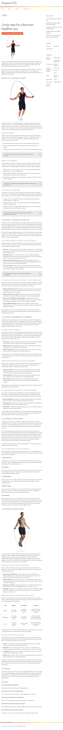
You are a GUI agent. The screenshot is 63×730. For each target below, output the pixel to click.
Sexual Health (49, 82)
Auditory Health (57, 57)
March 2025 (56, 46)
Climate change (49, 64)
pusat (8, 33)
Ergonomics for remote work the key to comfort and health (53, 36)
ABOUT (9, 9)
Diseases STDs (9, 3)
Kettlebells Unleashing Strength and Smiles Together (53, 23)
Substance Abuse (57, 82)
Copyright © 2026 (6, 726)
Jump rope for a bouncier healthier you (18, 26)
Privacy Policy (27, 9)
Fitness (20, 33)
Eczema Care (56, 68)
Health (47, 75)
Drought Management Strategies (49, 69)
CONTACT (17, 9)
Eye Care (56, 70)
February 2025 (49, 48)
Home (3, 9)
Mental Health (49, 79)
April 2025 (48, 46)
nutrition (55, 79)
